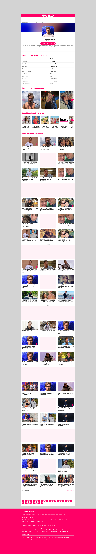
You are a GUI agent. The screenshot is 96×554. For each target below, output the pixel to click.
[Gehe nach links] (23, 100)
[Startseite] (48, 15)
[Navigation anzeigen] (23, 15)
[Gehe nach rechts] (72, 100)
